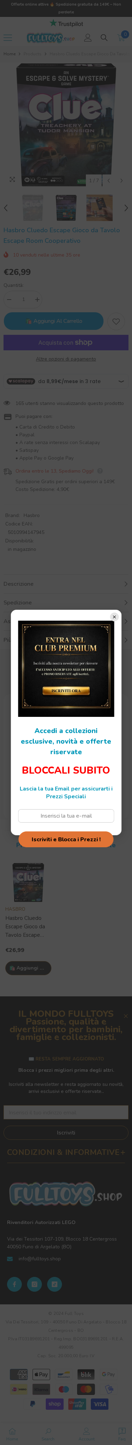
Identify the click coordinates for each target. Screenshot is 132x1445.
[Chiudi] (114, 617)
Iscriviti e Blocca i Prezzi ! (66, 839)
